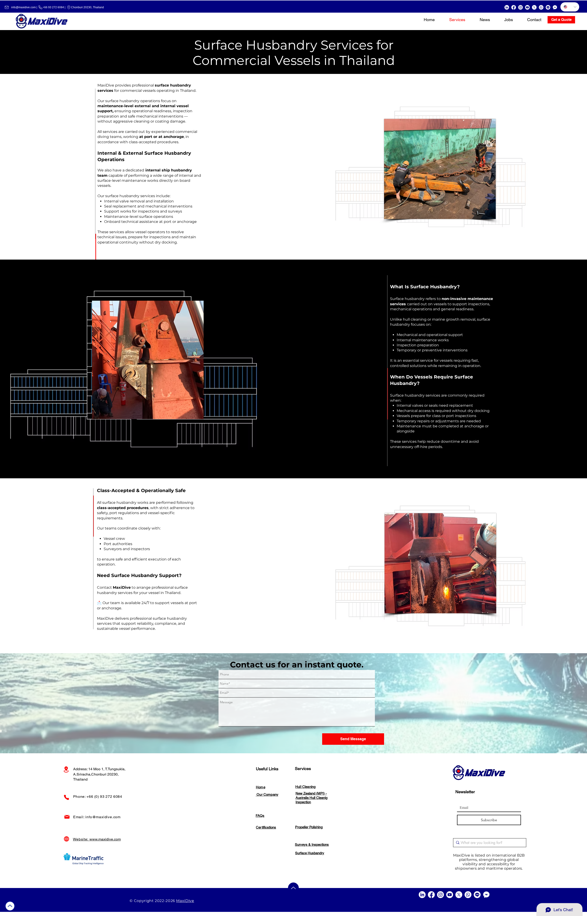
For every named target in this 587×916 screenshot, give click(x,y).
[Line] (548, 7)
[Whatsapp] (541, 7)
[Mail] (67, 817)
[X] (534, 7)
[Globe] (66, 839)
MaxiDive (185, 901)
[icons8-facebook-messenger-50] (555, 7)
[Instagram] (520, 7)
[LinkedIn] (506, 7)
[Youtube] (527, 7)
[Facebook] (513, 7)
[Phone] (66, 797)
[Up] (10, 906)
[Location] (66, 769)
